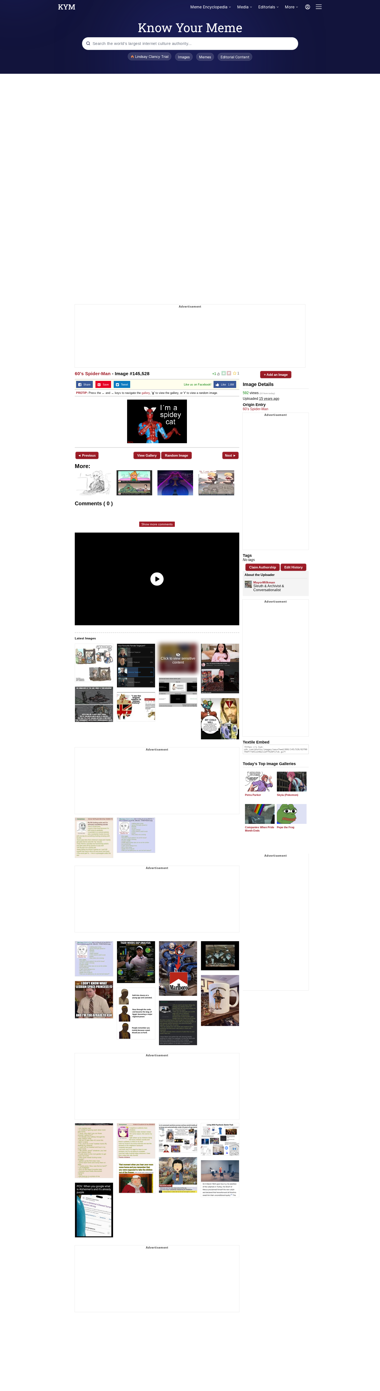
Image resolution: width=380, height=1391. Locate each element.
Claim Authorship (262, 567)
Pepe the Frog (285, 827)
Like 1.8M (226, 384)
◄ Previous (87, 455)
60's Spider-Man (93, 373)
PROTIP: (82, 393)
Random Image (176, 455)
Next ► (230, 455)
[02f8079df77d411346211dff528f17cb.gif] (157, 421)
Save (105, 384)
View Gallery (147, 455)
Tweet (123, 384)
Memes (205, 57)
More (290, 7)
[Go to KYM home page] (66, 8)
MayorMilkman (264, 582)
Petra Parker (253, 795)
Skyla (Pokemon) (287, 795)
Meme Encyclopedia (208, 7)
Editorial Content (235, 57)
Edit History (293, 567)
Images (184, 57)
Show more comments (157, 524)
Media (243, 7)
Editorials (266, 7)
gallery (146, 393)
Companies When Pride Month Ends (259, 829)
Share (86, 384)
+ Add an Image (276, 374)
